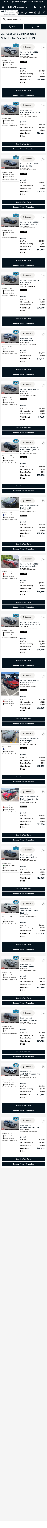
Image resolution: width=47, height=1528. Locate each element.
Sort (14, 27)
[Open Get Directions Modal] (45, 7)
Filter (36, 27)
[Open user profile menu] (36, 7)
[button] (23, 90)
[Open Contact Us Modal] (41, 7)
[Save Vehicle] (43, 47)
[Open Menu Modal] (3, 7)
